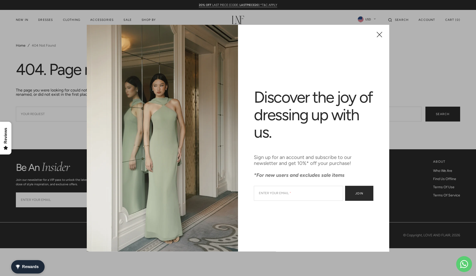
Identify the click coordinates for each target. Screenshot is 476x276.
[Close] (379, 34)
